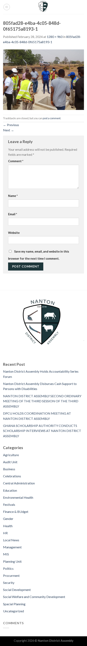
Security (8, 582)
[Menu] (6, 7)
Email (12, 214)
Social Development (17, 590)
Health (8, 526)
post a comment (51, 118)
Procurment (11, 575)
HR (5, 533)
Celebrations (12, 476)
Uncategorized (13, 611)
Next (8, 130)
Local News (11, 540)
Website (14, 232)
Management (12, 547)
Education (10, 490)
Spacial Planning (14, 604)
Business (9, 469)
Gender (8, 519)
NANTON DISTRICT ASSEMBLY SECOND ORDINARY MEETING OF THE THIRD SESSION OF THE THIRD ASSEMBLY (42, 401)
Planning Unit (12, 561)
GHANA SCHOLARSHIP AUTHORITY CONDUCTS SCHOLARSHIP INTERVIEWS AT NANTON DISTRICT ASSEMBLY (42, 431)
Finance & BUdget (15, 511)
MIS (6, 554)
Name (13, 196)
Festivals (9, 504)
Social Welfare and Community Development (34, 597)
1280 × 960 (55, 37)
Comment (15, 161)
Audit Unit (10, 462)
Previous (11, 125)
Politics (8, 568)
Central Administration (19, 483)
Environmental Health (18, 497)
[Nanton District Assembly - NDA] (43, 7)
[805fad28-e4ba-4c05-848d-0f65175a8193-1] (43, 79)
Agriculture (11, 455)
